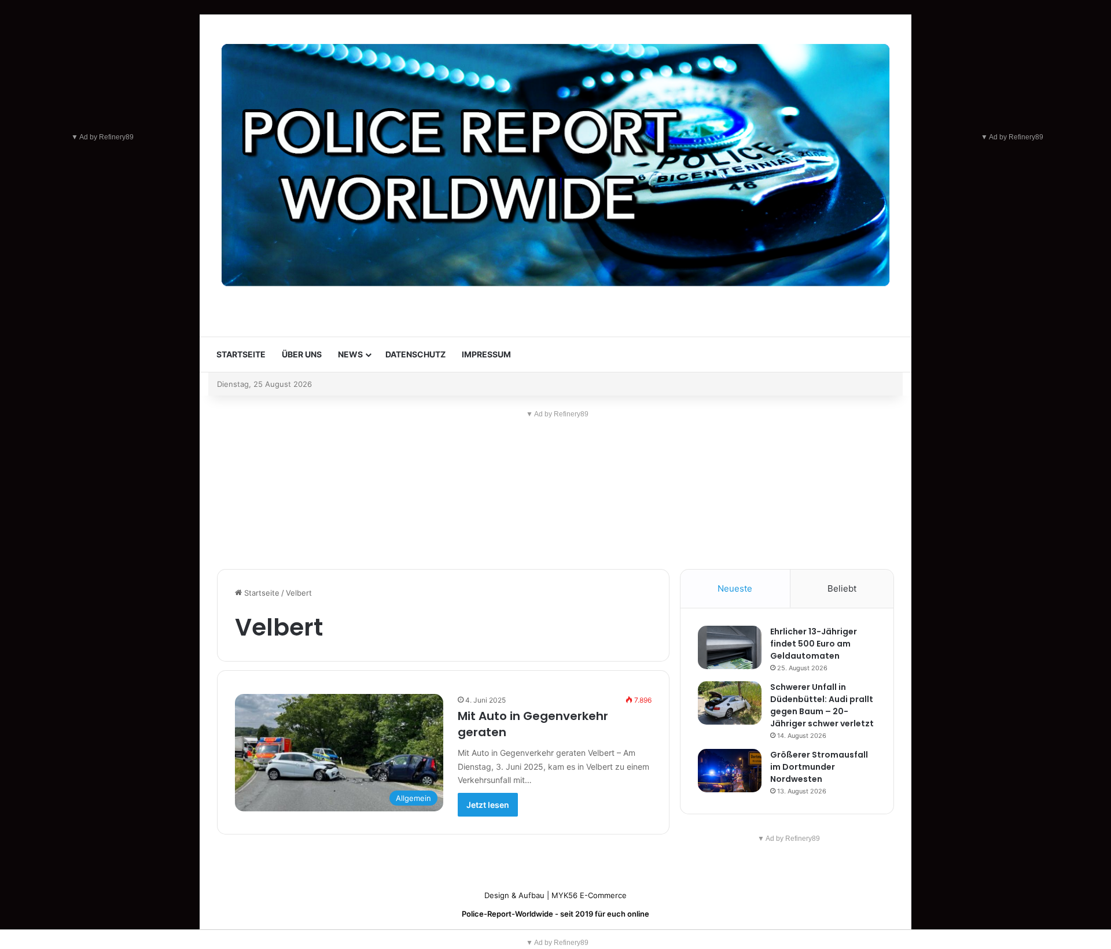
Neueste (735, 588)
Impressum (486, 354)
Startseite (241, 354)
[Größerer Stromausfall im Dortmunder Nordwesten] (729, 770)
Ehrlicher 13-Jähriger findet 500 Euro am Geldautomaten (813, 644)
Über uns (302, 354)
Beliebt (841, 588)
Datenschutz (415, 354)
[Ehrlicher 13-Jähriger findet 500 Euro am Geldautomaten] (729, 647)
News (350, 354)
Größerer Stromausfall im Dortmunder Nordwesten (819, 767)
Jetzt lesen (487, 805)
